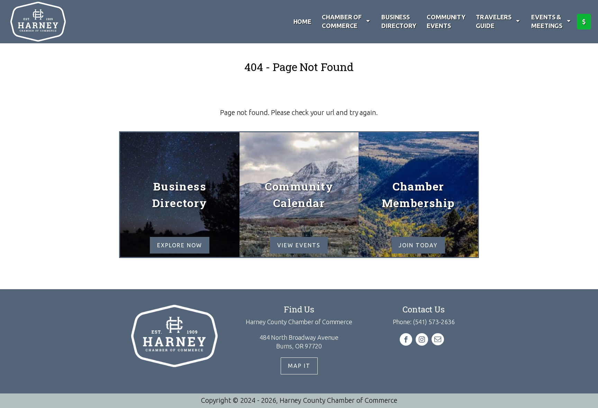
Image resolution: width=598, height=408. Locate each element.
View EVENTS (298, 245)
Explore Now (179, 245)
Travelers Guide (493, 21)
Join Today (418, 245)
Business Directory (398, 21)
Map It (299, 366)
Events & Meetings (546, 21)
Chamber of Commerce (342, 21)
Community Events (446, 21)
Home (302, 21)
